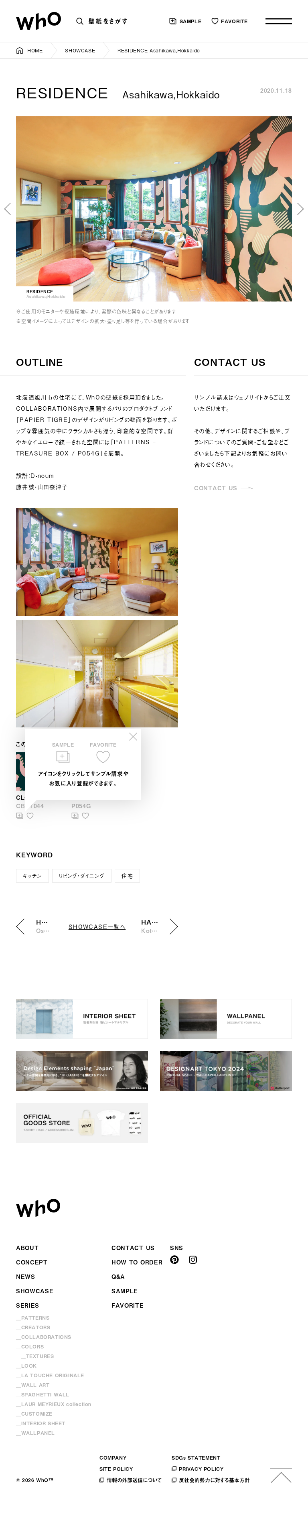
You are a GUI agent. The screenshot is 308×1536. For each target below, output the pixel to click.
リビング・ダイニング (82, 875)
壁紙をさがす (108, 21)
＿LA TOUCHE (50, 1375)
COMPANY (112, 1457)
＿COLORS (30, 1346)
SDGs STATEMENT (196, 1457)
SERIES (27, 1305)
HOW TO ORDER (136, 1262)
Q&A (118, 1276)
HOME (35, 50)
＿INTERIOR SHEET (40, 1423)
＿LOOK (26, 1365)
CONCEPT (32, 1262)
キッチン (32, 875)
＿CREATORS (33, 1327)
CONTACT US (215, 488)
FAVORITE (234, 21)
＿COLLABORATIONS (43, 1336)
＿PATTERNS (32, 1317)
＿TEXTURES (37, 1356)
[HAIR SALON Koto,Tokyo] (300, 209)
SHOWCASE (80, 50)
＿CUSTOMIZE (34, 1413)
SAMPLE (191, 21)
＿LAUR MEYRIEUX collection (53, 1404)
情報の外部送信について (134, 1480)
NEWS (25, 1276)
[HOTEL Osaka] (8, 209)
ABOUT (27, 1248)
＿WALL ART (32, 1384)
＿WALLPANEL (35, 1432)
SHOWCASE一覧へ (97, 926)
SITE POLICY (116, 1468)
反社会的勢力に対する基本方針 (214, 1480)
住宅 (127, 875)
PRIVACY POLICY (201, 1468)
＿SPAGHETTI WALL (42, 1394)
